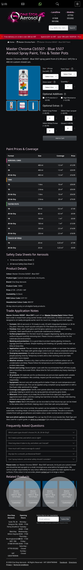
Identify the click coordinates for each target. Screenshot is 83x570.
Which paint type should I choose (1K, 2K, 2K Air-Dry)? (28, 432)
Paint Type (65, 69)
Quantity (65, 81)
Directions (73, 562)
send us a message (37, 419)
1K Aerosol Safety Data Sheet (21, 260)
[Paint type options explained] (72, 68)
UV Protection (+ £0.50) (51, 99)
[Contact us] (22, 4)
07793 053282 (70, 17)
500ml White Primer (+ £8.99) (50, 124)
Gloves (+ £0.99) (67, 123)
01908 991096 (55, 20)
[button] (11, 106)
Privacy (9, 565)
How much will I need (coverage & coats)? (24, 448)
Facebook (63, 562)
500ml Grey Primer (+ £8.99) (50, 112)
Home (11, 42)
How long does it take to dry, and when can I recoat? (28, 443)
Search (72, 28)
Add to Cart (59, 138)
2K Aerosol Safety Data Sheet (21, 264)
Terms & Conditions (21, 565)
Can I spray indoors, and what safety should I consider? (29, 459)
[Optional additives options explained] (65, 94)
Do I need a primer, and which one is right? (24, 438)
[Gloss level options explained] (54, 82)
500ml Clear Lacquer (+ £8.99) (69, 112)
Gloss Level (48, 82)
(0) (5, 4)
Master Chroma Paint (26, 42)
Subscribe (65, 519)
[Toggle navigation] (77, 4)
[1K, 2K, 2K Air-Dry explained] (51, 71)
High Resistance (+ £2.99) (69, 99)
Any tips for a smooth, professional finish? (24, 454)
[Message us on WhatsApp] (40, 4)
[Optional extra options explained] (61, 105)
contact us (45, 472)
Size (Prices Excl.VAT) (48, 69)
